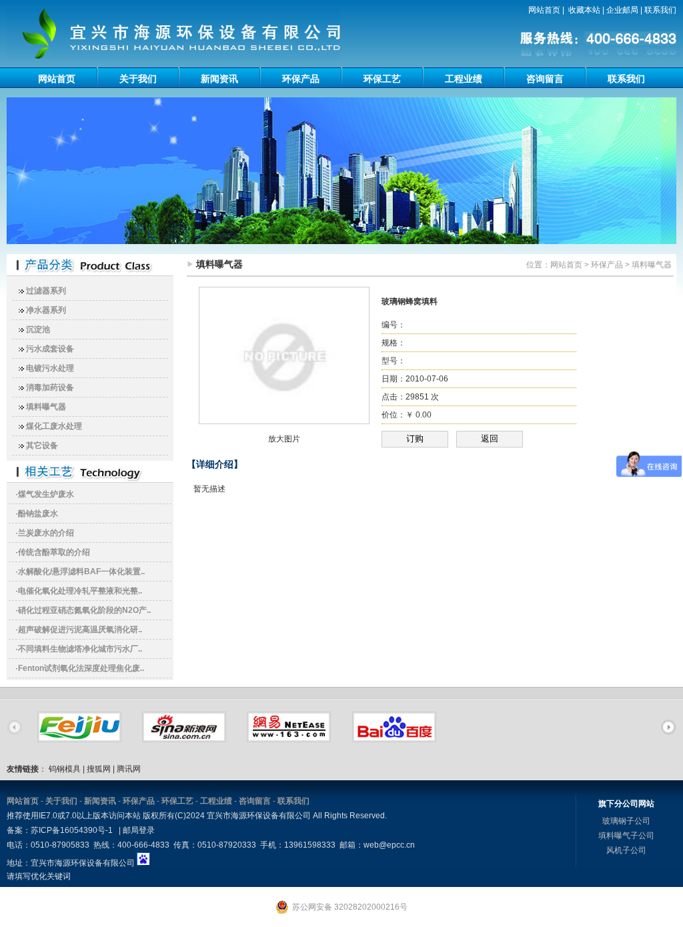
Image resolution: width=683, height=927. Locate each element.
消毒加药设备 (50, 387)
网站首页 (544, 10)
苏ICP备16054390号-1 (72, 830)
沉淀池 (38, 329)
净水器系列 (46, 310)
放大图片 (284, 438)
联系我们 (660, 10)
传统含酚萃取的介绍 (54, 552)
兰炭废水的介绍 (46, 533)
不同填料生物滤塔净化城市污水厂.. (80, 649)
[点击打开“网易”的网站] (289, 737)
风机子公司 (626, 850)
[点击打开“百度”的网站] (394, 737)
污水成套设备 (50, 348)
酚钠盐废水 (38, 513)
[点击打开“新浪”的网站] (184, 737)
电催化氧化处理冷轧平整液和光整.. (80, 591)
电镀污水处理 (50, 368)
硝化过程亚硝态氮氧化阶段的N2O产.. (84, 610)
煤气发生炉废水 (46, 494)
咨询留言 (545, 78)
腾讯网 (129, 769)
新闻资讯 (219, 78)
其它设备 (42, 445)
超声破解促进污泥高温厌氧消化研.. (80, 629)
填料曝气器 (46, 406)
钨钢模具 (65, 769)
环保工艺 (382, 78)
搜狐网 (99, 769)
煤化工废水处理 (54, 426)
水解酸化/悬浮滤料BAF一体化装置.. (81, 571)
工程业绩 (463, 78)
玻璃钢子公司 (626, 821)
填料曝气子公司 (626, 835)
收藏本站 (584, 10)
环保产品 (300, 78)
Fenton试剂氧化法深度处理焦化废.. (81, 668)
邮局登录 (139, 830)
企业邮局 (622, 10)
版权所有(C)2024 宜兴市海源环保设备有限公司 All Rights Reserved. (265, 815)
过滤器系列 (46, 290)
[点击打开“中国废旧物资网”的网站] (79, 737)
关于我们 (138, 78)
